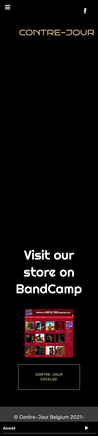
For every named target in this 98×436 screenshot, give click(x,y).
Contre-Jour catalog (49, 377)
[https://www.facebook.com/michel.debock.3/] (85, 11)
